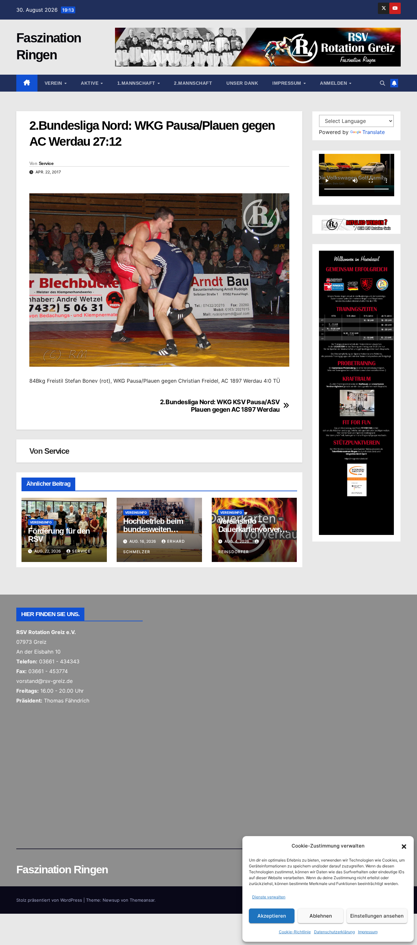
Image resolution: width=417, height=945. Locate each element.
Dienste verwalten (268, 896)
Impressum (368, 931)
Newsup (111, 900)
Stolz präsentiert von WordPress (49, 900)
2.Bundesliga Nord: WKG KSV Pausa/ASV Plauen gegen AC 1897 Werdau (220, 405)
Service (46, 163)
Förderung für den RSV (59, 534)
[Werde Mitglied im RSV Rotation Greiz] (356, 224)
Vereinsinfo (41, 522)
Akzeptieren (271, 916)
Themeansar (142, 900)
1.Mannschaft (137, 83)
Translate (373, 132)
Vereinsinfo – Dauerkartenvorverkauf (253, 529)
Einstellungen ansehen (377, 916)
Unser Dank (242, 83)
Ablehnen (320, 916)
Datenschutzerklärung (334, 931)
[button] (404, 846)
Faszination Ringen (62, 869)
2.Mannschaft (193, 83)
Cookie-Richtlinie (295, 931)
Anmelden (334, 83)
